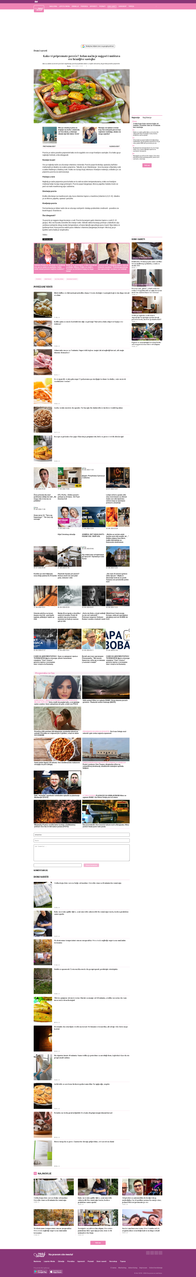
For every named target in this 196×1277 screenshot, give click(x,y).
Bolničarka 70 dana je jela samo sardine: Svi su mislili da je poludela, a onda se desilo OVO (147, 263)
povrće (38, 279)
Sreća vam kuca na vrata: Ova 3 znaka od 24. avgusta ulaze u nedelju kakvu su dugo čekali (141, 1229)
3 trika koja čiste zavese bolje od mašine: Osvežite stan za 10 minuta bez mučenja (87, 883)
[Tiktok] (160, 1253)
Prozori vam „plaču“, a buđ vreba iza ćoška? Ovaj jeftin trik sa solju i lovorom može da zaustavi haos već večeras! (147, 290)
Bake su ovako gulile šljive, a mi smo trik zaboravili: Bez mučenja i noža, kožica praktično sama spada (91, 912)
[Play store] (40, 1272)
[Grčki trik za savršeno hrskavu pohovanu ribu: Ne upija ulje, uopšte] (43, 1096)
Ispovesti (93, 6)
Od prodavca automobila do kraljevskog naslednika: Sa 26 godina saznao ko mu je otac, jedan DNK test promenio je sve (146, 141)
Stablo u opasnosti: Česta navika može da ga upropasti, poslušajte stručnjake (86, 969)
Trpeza (131, 6)
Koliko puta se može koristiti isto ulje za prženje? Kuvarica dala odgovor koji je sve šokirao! (88, 322)
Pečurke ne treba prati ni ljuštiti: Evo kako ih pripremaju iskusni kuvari (83, 1113)
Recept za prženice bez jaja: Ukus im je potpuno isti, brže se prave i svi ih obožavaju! (89, 436)
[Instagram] (152, 1253)
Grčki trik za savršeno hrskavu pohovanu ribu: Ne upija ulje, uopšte (82, 1084)
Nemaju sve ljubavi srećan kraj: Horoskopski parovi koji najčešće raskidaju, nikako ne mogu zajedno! (109, 131)
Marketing (122, 1268)
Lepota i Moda (64, 6)
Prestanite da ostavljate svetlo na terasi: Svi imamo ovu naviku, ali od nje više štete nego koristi (91, 1027)
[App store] (56, 1272)
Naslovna (53, 6)
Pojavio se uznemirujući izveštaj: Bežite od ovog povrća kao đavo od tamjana (146, 343)
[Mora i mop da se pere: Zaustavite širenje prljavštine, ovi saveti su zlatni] (43, 1154)
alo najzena (59, 279)
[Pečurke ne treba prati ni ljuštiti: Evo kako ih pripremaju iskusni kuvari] (43, 1125)
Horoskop (122, 6)
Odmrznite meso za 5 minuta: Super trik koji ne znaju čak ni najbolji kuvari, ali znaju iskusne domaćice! (89, 351)
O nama (113, 1268)
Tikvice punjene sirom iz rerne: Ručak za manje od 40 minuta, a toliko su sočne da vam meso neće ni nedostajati (90, 999)
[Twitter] (156, 1253)
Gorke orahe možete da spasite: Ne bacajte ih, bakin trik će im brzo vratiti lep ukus (88, 408)
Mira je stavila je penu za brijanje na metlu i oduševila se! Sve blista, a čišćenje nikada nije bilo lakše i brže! (69, 131)
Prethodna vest (49, 146)
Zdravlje (75, 6)
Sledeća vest (114, 146)
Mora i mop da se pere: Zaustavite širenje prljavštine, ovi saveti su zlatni (84, 1141)
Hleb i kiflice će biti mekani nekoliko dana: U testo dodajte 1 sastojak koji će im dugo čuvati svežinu (91, 294)
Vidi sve (147, 165)
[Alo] (36, 1)
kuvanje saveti (72, 279)
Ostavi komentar (91, 865)
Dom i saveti (112, 6)
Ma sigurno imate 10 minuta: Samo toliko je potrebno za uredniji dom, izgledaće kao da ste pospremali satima (91, 1056)
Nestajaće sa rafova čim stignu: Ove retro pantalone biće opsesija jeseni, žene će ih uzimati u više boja (146, 157)
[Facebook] (148, 1253)
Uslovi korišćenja (155, 1268)
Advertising (132, 1268)
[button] (90, 66)
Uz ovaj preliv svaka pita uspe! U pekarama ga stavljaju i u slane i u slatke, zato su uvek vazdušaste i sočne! (90, 380)
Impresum (143, 1268)
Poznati (102, 6)
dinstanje (48, 279)
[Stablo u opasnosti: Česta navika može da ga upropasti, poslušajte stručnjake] (43, 981)
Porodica (84, 6)
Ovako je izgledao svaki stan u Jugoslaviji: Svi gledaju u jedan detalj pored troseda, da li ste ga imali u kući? (146, 317)
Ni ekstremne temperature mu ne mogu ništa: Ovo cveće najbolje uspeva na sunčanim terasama (90, 941)
